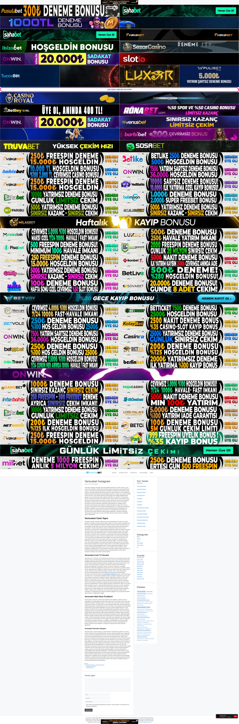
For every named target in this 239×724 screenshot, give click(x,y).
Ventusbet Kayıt (139, 622)
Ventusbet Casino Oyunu (148, 603)
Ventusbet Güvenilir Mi (143, 617)
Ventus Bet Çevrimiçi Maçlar (146, 633)
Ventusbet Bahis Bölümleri (141, 595)
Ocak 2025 (139, 568)
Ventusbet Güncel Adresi (141, 614)
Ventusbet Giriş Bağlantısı (141, 610)
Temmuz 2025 (140, 564)
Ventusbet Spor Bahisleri (144, 630)
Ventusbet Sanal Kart (148, 628)
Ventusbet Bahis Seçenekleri (141, 598)
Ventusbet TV (139, 633)
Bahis (138, 536)
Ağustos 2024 (140, 578)
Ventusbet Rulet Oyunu (140, 628)
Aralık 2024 (140, 570)
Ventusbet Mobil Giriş (142, 520)
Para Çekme (140, 543)
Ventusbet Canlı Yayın (90, 664)
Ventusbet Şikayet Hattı (140, 638)
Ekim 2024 (139, 574)
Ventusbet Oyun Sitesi (140, 625)
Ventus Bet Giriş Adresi (148, 609)
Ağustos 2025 (140, 561)
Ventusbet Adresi (141, 492)
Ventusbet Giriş (133, 472)
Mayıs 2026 (140, 559)
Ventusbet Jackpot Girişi (150, 620)
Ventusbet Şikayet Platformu (149, 638)
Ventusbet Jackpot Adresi (141, 619)
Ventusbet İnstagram (100, 664)
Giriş (87, 663)
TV (137, 547)
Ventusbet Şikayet (143, 472)
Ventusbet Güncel (141, 489)
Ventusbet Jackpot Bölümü (141, 620)
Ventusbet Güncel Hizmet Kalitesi (142, 615)
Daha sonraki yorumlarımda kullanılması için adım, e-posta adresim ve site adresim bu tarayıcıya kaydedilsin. (107, 705)
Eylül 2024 (139, 576)
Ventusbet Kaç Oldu (146, 622)
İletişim (151, 472)
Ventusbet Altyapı (89, 667)
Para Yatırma (140, 545)
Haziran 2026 (140, 557)
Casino (138, 538)
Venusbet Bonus (141, 523)
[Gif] (119, 222)
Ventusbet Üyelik (141, 526)
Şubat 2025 (140, 566)
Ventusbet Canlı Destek (91, 666)
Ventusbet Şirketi (139, 640)
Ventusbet (114, 472)
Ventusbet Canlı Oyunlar (149, 601)
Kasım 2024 (140, 572)
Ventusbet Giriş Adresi (140, 609)
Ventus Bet (139, 483)
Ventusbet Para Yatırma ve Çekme (142, 627)
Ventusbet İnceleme (123, 472)
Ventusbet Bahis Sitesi (143, 600)
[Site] (59, 158)
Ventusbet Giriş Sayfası (143, 507)
